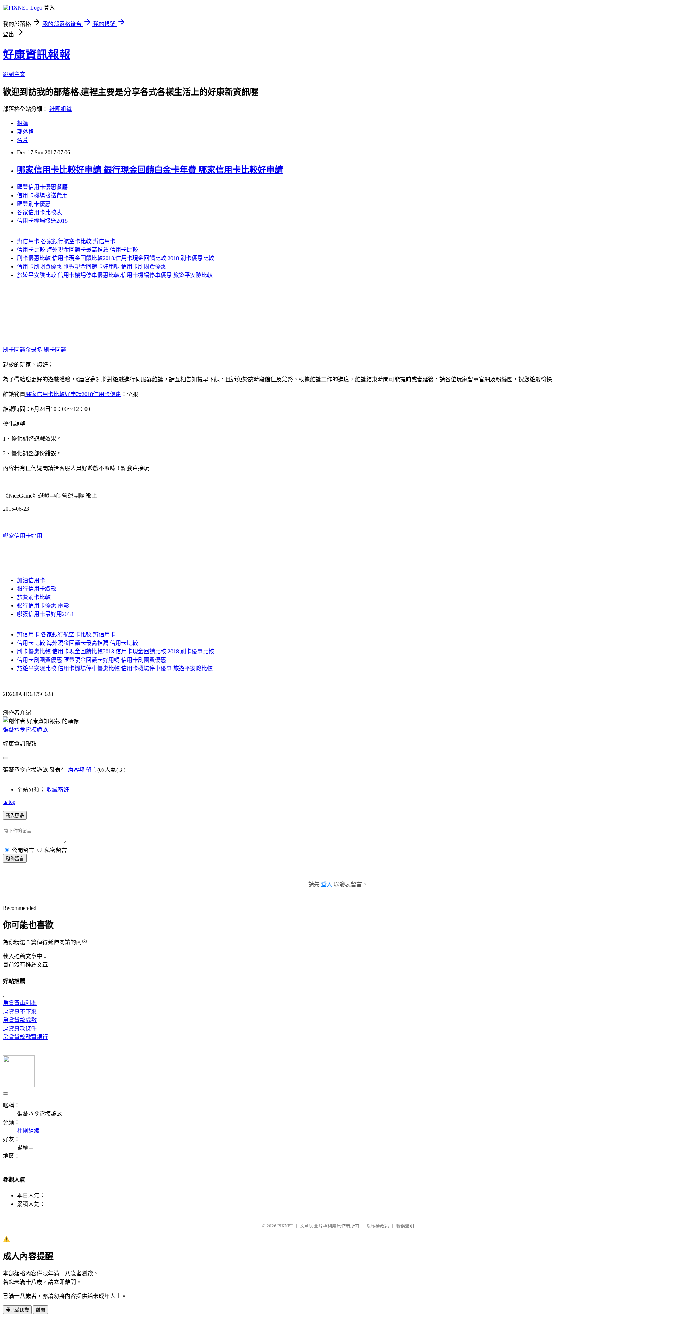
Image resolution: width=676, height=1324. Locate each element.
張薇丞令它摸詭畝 (25, 730)
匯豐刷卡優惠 (34, 204)
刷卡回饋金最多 (22, 350)
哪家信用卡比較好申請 (53, 394)
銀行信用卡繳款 (36, 589)
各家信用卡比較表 (39, 212)
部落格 (25, 132)
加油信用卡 (31, 580)
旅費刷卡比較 (34, 597)
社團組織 (60, 109)
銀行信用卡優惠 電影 (43, 606)
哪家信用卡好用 (22, 536)
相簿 (22, 123)
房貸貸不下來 (20, 1012)
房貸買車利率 (20, 1003)
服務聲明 (405, 1225)
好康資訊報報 (36, 54)
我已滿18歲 (17, 1310)
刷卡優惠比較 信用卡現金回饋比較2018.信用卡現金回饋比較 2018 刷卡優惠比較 (115, 258)
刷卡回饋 (55, 350)
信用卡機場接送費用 (42, 195)
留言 (91, 770)
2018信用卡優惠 (101, 394)
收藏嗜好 (57, 790)
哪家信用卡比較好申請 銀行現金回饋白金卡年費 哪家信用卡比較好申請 (150, 169)
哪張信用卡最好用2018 (45, 614)
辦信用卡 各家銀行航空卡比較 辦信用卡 (66, 241)
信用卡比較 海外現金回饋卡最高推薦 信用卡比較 (77, 250)
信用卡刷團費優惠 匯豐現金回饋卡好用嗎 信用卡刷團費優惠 (91, 267)
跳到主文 (14, 74)
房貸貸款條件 (20, 1029)
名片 (22, 140)
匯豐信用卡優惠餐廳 (42, 187)
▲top (9, 802)
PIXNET (285, 1225)
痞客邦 (76, 770)
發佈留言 (15, 858)
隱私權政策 (377, 1225)
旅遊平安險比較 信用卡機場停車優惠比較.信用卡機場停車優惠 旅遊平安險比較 (115, 275)
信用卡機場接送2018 (42, 221)
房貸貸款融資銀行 (25, 1037)
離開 (40, 1310)
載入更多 (15, 815)
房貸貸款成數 (20, 1020)
